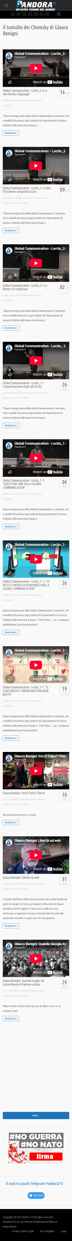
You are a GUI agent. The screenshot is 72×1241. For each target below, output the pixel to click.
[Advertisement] (36, 1072)
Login (63, 1231)
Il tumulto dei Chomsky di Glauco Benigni (24, 100)
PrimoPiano (7, 105)
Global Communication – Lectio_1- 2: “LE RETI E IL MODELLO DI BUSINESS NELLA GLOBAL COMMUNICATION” (26, 585)
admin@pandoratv (10, 198)
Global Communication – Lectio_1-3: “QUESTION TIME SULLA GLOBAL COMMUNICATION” (23, 484)
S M (4, 100)
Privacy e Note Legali (23, 1231)
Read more (10, 132)
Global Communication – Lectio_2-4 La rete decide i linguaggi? (25, 92)
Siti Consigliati (47, 1231)
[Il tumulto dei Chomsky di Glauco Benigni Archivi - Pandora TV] (35, 4)
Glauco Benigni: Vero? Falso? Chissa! (24, 793)
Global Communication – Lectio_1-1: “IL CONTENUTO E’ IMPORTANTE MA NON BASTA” (26, 690)
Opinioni (14, 203)
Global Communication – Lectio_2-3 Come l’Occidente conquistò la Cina (27, 189)
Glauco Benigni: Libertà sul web (21, 877)
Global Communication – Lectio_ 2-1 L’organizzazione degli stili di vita (23, 384)
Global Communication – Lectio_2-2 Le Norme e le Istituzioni (25, 287)
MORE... (36, 1115)
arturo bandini (9, 799)
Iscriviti (39, 1195)
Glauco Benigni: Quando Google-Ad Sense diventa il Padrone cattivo (23, 982)
